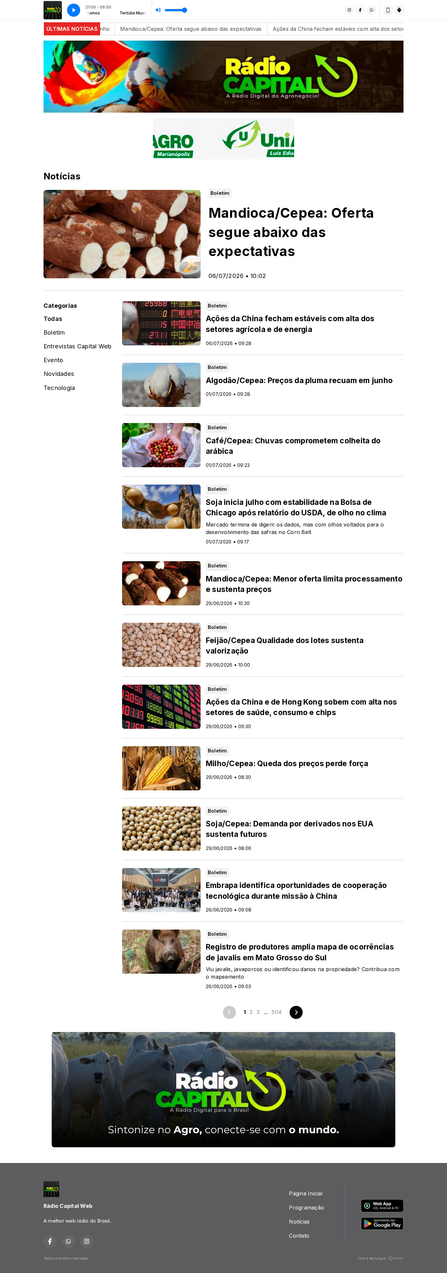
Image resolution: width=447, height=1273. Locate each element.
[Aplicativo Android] (399, 10)
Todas (53, 318)
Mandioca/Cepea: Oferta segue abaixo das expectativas (116, 29)
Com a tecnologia (372, 1258)
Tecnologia (59, 387)
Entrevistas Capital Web (78, 346)
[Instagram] (349, 10)
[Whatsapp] (371, 10)
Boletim (54, 332)
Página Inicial (305, 1193)
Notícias (299, 1221)
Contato (299, 1235)
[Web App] (388, 10)
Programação (306, 1207)
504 (277, 1012)
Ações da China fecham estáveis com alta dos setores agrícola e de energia (294, 29)
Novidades (59, 373)
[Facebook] (360, 10)
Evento (53, 359)
